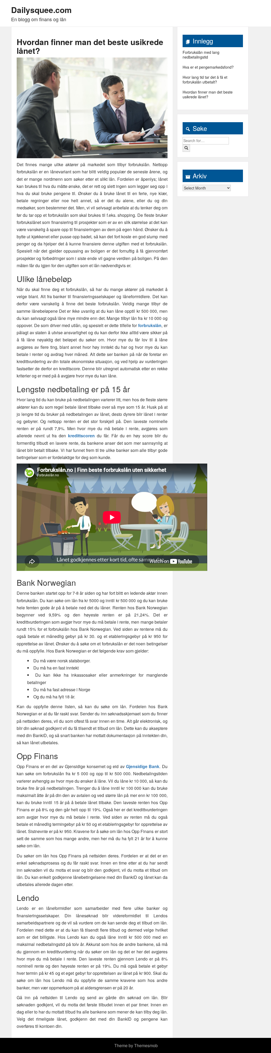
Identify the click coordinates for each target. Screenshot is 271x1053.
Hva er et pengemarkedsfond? (208, 67)
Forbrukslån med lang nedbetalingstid (201, 55)
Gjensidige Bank (142, 766)
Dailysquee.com (41, 9)
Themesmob (146, 1045)
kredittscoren (81, 436)
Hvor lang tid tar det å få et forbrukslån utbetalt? (205, 79)
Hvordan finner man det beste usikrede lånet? (90, 46)
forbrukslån (149, 325)
